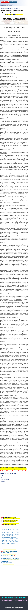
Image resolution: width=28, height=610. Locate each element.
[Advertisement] (14, 499)
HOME (2, 6)
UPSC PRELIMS (13, 6)
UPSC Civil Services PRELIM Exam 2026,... (10, 538)
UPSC (2, 477)
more (26, 544)
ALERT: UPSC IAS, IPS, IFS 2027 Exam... (10, 529)
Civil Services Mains (5, 475)
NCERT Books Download (6, 558)
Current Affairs (3, 8)
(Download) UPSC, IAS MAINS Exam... (9, 535)
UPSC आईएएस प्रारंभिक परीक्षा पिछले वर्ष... (9, 540)
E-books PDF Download (6, 557)
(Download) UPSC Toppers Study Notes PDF (10, 532)
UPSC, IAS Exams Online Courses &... (9, 543)
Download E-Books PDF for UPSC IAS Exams (11, 541)
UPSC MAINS (20, 6)
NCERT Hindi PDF (15, 558)
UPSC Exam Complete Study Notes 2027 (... (10, 534)
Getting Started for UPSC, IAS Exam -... (9, 537)
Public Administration (5, 479)
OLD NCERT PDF (4, 561)
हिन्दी (19, 8)
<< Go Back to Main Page (8, 473)
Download (16, 8)
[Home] (9, 2)
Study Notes (6, 6)
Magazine (3, 481)
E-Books (25, 6)
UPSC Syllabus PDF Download (6, 552)
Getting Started (10, 8)
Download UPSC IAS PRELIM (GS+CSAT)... (10, 531)
